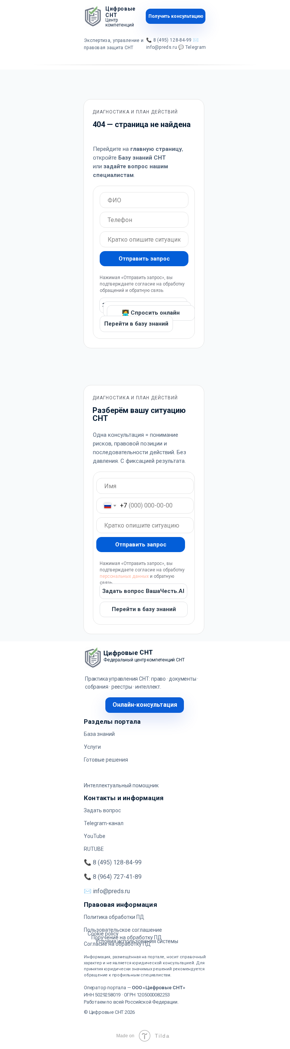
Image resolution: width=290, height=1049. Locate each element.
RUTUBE (94, 849)
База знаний (99, 734)
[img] (93, 16)
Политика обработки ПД (114, 917)
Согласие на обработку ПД (117, 944)
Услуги (92, 747)
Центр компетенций (119, 22)
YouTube (94, 836)
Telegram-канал (103, 823)
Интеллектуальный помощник (121, 785)
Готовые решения (106, 760)
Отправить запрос (144, 258)
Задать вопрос (102, 810)
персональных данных (124, 576)
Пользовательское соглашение (123, 930)
